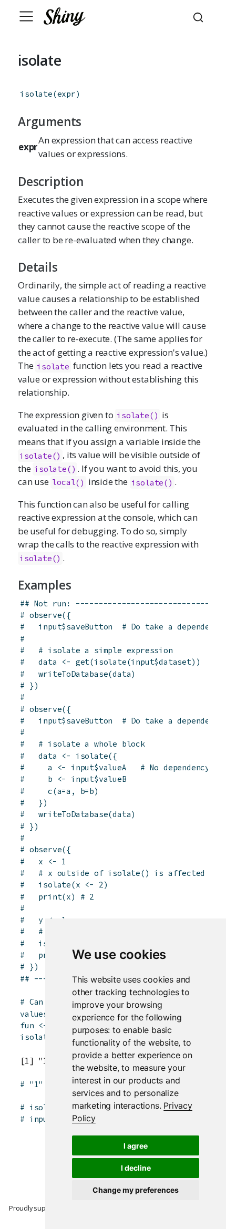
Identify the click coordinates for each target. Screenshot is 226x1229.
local (63, 482)
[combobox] (199, 16)
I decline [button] (136, 1167)
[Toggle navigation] (26, 16)
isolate (36, 94)
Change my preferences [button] (136, 1189)
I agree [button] (136, 1145)
